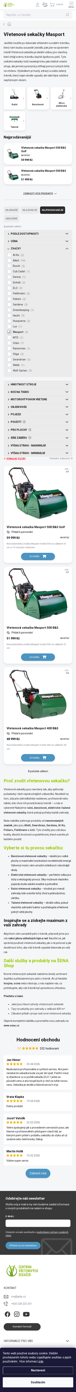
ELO (17, 288)
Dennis (19, 277)
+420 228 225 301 (21, 1303)
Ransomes (21, 348)
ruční (30, 807)
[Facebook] (7, 1313)
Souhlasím (38, 1382)
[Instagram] (16, 1313)
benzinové (40, 807)
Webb (18, 365)
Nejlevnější (30, 210)
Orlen (18, 343)
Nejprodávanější (52, 210)
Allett (19, 260)
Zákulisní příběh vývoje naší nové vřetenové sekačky (41, 1013)
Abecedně (11, 218)
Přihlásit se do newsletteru (23, 1245)
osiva (17, 983)
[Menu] (71, 4)
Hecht (18, 315)
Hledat (67, 14)
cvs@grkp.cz (18, 1296)
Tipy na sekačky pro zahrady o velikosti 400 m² (38, 1008)
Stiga (18, 354)
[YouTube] (26, 1313)
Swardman (21, 359)
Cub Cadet (21, 271)
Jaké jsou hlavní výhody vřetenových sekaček (37, 1004)
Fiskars (19, 299)
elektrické (54, 807)
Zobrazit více (38, 1173)
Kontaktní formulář (22, 1326)
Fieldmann (21, 293)
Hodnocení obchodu (38, 1039)
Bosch (18, 266)
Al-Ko (18, 255)
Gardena (20, 304)
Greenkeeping (23, 310)
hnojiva (8, 983)
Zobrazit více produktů (38, 193)
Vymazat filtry (16, 458)
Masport (20, 332)
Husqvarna (21, 321)
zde (40, 1361)
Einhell (18, 282)
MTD (17, 337)
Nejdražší (12, 210)
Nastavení (38, 1370)
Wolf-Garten (22, 370)
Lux (17, 326)
